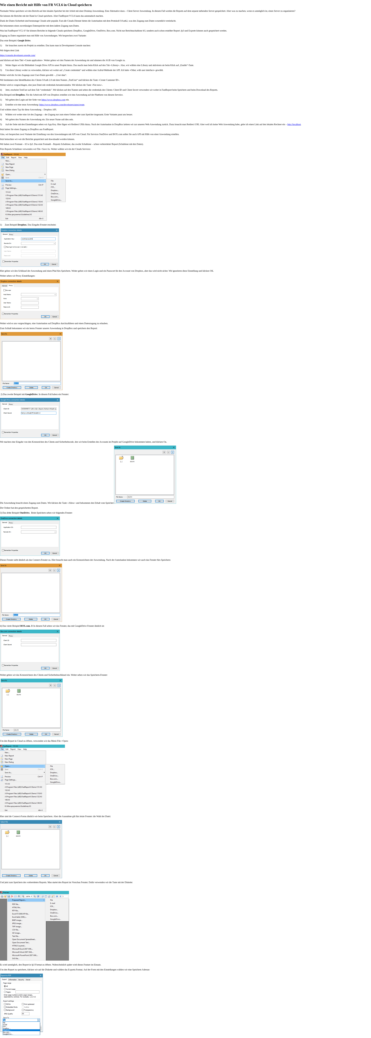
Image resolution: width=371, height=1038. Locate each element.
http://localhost (294, 124)
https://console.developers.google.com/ (17, 55)
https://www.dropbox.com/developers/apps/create (61, 104)
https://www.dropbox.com (53, 99)
